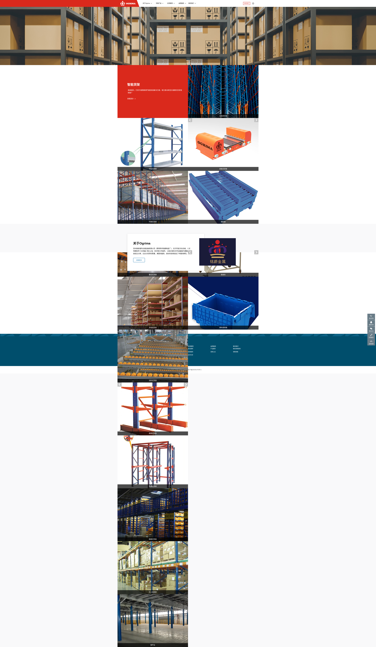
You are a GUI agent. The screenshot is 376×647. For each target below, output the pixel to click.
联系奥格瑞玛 (237, 348)
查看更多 (130, 99)
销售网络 (235, 351)
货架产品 (158, 3)
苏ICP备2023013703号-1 (195, 369)
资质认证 (213, 351)
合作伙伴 (190, 355)
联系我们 (191, 3)
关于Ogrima (146, 3)
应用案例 (170, 3)
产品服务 (213, 348)
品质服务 (181, 3)
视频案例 (190, 351)
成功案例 (190, 348)
